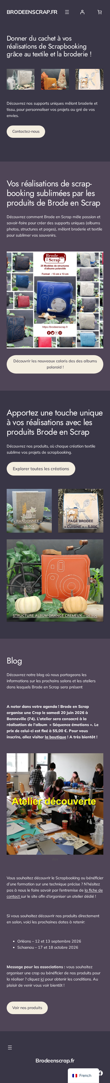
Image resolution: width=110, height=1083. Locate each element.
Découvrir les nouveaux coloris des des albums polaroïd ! (55, 364)
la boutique (55, 737)
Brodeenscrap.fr (32, 12)
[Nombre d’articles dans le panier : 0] (99, 12)
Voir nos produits (27, 1007)
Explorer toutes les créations (41, 468)
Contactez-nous (26, 131)
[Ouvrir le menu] (67, 12)
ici (42, 979)
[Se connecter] (82, 12)
